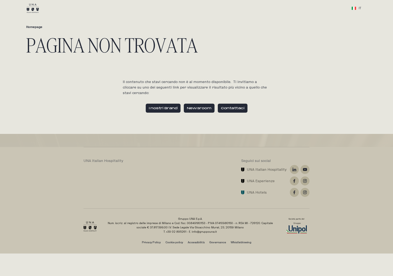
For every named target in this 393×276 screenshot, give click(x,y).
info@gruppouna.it (204, 231)
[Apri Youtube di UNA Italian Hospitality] (304, 169)
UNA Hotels (257, 192)
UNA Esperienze (261, 181)
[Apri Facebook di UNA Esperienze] (294, 180)
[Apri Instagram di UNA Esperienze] (304, 180)
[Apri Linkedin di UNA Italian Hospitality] (294, 169)
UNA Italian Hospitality (267, 169)
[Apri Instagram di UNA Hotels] (304, 192)
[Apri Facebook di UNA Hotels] (294, 192)
